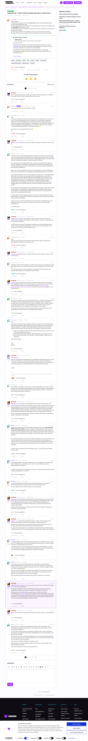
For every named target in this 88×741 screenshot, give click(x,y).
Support (45, 2)
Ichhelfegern (14, 355)
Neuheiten (50, 716)
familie (24, 60)
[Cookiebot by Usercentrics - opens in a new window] (9, 738)
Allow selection (76, 728)
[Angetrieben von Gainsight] (44, 692)
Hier (12, 362)
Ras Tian (13, 481)
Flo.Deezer (13, 92)
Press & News (64, 708)
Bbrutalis (13, 320)
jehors (12, 384)
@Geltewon (16, 218)
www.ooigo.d (22, 593)
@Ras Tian (14, 520)
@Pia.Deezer (16, 46)
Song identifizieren (39, 711)
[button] (68, 2)
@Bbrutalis (16, 357)
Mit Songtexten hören (40, 719)
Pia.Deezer (13, 280)
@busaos (16, 499)
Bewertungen (25, 719)
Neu (12, 298)
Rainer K (13, 624)
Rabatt (24, 716)
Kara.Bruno (13, 115)
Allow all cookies (76, 724)
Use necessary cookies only (76, 732)
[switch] (39, 738)
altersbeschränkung (16, 63)
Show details (71, 738)
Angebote (24, 713)
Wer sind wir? (14, 7)
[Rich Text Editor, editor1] (30, 675)
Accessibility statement (50, 695)
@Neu (15, 585)
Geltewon (13, 153)
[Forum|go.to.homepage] (10, 2)
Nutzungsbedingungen (38, 695)
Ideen (35, 2)
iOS (60, 32)
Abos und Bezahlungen (64, 23)
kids (28, 60)
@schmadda (16, 254)
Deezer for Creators (65, 718)
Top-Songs (50, 713)
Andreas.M (13, 19)
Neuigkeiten (29, 2)
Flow (36, 708)
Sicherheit (18, 60)
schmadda (13, 237)
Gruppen (40, 2)
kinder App (61, 30)
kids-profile (43, 60)
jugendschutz (25, 63)
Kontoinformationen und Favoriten (36, 7)
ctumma (13, 262)
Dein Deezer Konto (22, 7)
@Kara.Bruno (17, 142)
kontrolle (32, 63)
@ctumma (13, 282)
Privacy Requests (78, 718)
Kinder (32, 60)
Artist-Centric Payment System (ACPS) (65, 713)
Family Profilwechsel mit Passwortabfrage (68, 14)
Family (13, 60)
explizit (37, 60)
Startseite (8, 7)
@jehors (19, 585)
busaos (12, 425)
